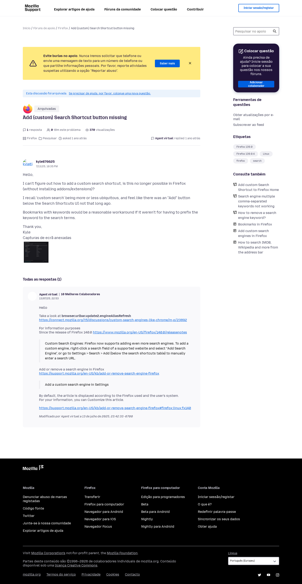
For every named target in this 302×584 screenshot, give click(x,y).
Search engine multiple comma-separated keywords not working (256, 201)
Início (26, 28)
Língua (232, 553)
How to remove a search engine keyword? (257, 215)
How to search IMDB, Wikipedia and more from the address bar (258, 247)
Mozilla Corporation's (48, 553)
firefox (240, 160)
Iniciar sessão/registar (259, 8)
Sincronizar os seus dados (219, 519)
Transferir (92, 497)
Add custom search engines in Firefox (253, 233)
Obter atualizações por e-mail (253, 117)
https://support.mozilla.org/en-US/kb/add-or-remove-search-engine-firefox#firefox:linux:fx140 (115, 408)
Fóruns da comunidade (122, 9)
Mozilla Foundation (122, 553)
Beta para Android (155, 512)
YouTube (268, 575)
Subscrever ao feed (248, 125)
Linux (266, 153)
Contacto (132, 574)
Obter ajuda (207, 526)
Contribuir (195, 9)
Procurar (274, 31)
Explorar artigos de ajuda (74, 9)
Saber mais (167, 63)
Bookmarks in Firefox (255, 224)
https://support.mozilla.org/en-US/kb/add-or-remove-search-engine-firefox (99, 373)
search (257, 160)
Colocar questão (164, 9)
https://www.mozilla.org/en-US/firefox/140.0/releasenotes (140, 332)
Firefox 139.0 (244, 146)
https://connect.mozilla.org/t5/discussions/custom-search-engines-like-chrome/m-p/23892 (113, 320)
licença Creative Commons (76, 565)
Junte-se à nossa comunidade (47, 523)
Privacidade (91, 574)
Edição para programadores (163, 497)
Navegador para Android (103, 512)
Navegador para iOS (100, 519)
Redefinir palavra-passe (217, 512)
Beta (144, 504)
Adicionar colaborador (256, 84)
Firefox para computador (104, 504)
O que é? (205, 504)
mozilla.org (32, 574)
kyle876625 (45, 162)
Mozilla (33, 468)
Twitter (29, 516)
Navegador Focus (98, 526)
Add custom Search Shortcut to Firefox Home (258, 187)
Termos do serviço (61, 574)
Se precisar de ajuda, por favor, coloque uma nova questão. (110, 93)
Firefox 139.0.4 (245, 153)
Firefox (63, 28)
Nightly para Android (157, 526)
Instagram (277, 575)
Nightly (147, 519)
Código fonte (33, 508)
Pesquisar (50, 138)
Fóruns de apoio (44, 28)
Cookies (112, 574)
